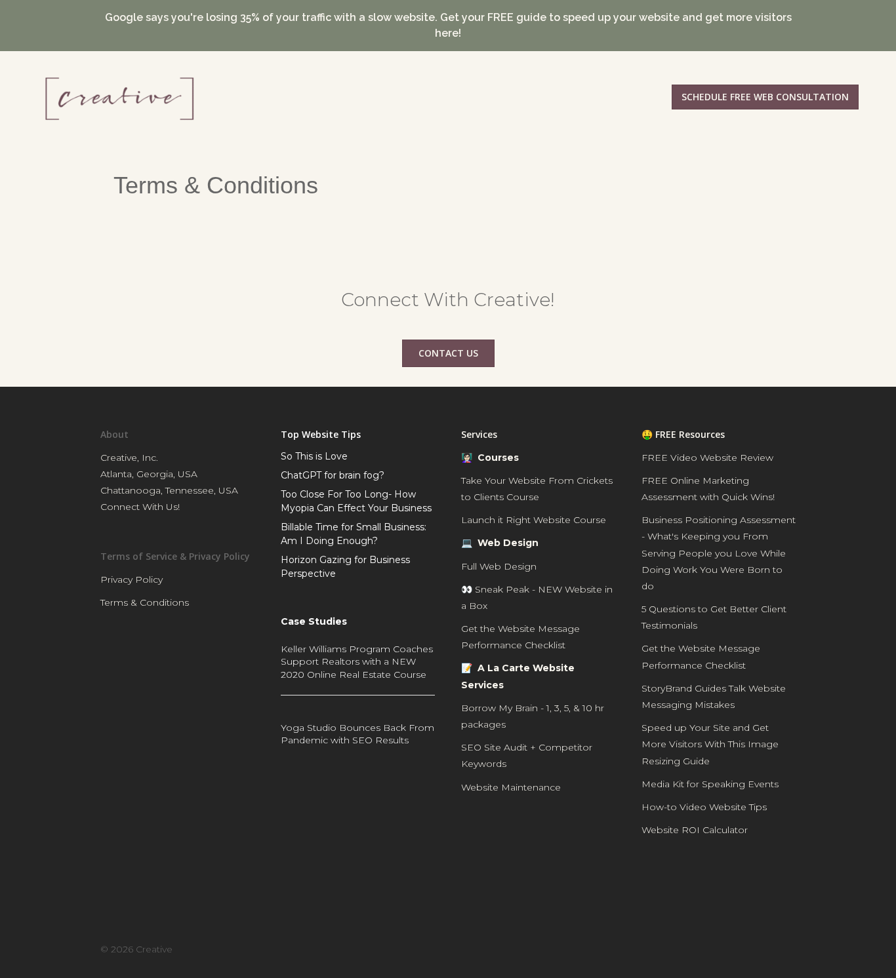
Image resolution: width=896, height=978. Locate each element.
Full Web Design (499, 566)
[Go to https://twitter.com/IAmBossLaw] (793, 886)
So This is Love (314, 456)
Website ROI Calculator (694, 830)
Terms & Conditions (144, 602)
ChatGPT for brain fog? (332, 475)
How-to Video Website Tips (704, 807)
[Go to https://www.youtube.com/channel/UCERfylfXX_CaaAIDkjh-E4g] (703, 886)
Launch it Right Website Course (533, 520)
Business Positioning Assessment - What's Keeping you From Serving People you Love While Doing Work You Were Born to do (718, 553)
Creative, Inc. (129, 457)
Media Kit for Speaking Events (710, 784)
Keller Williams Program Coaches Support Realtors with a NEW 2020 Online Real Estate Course (357, 661)
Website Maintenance (511, 787)
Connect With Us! (140, 507)
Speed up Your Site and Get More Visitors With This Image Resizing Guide (710, 744)
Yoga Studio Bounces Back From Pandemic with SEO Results (357, 734)
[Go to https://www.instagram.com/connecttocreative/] (748, 886)
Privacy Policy (131, 579)
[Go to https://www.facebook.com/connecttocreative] (658, 886)
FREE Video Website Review (707, 457)
